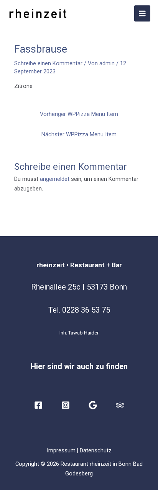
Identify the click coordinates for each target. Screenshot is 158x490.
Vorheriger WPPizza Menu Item (79, 114)
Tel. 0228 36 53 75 (79, 310)
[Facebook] (38, 405)
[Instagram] (65, 405)
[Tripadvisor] (120, 405)
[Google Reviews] (93, 405)
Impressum (61, 450)
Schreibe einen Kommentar (48, 63)
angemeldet (54, 178)
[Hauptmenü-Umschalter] (142, 13)
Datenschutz (96, 450)
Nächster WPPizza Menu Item (79, 134)
